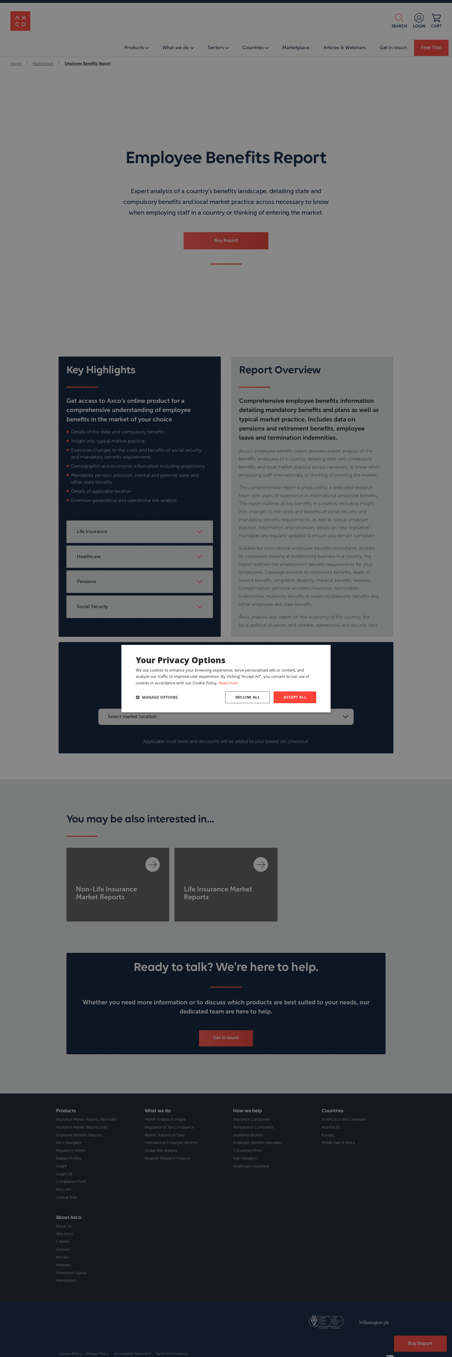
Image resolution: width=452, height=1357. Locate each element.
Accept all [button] (295, 697)
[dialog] (226, 678)
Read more (228, 682)
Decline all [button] (247, 697)
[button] (157, 697)
